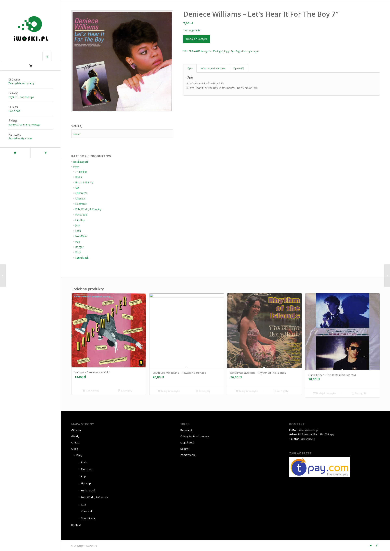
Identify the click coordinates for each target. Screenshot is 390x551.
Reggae (79, 247)
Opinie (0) (238, 68)
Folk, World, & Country (94, 497)
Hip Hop (80, 220)
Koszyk (184, 449)
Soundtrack (81, 257)
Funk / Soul (81, 214)
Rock (78, 252)
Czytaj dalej (92, 390)
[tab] (190, 68)
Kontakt (76, 525)
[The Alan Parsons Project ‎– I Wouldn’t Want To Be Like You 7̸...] (387, 275)
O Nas (75, 442)
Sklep (74, 449)
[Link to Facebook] (45, 153)
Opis (190, 68)
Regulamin (186, 430)
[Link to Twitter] (15, 153)
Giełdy (75, 436)
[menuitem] (30, 81)
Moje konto (187, 442)
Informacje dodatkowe (213, 68)
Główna (76, 430)
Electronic (87, 469)
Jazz (77, 225)
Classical (86, 511)
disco (244, 51)
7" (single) (218, 51)
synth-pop (253, 51)
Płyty (227, 51)
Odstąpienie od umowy (194, 436)
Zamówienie (188, 455)
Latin (78, 231)
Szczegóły (126, 390)
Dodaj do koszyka (196, 39)
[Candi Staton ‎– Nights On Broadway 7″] (3, 275)
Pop (77, 241)
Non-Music (81, 236)
